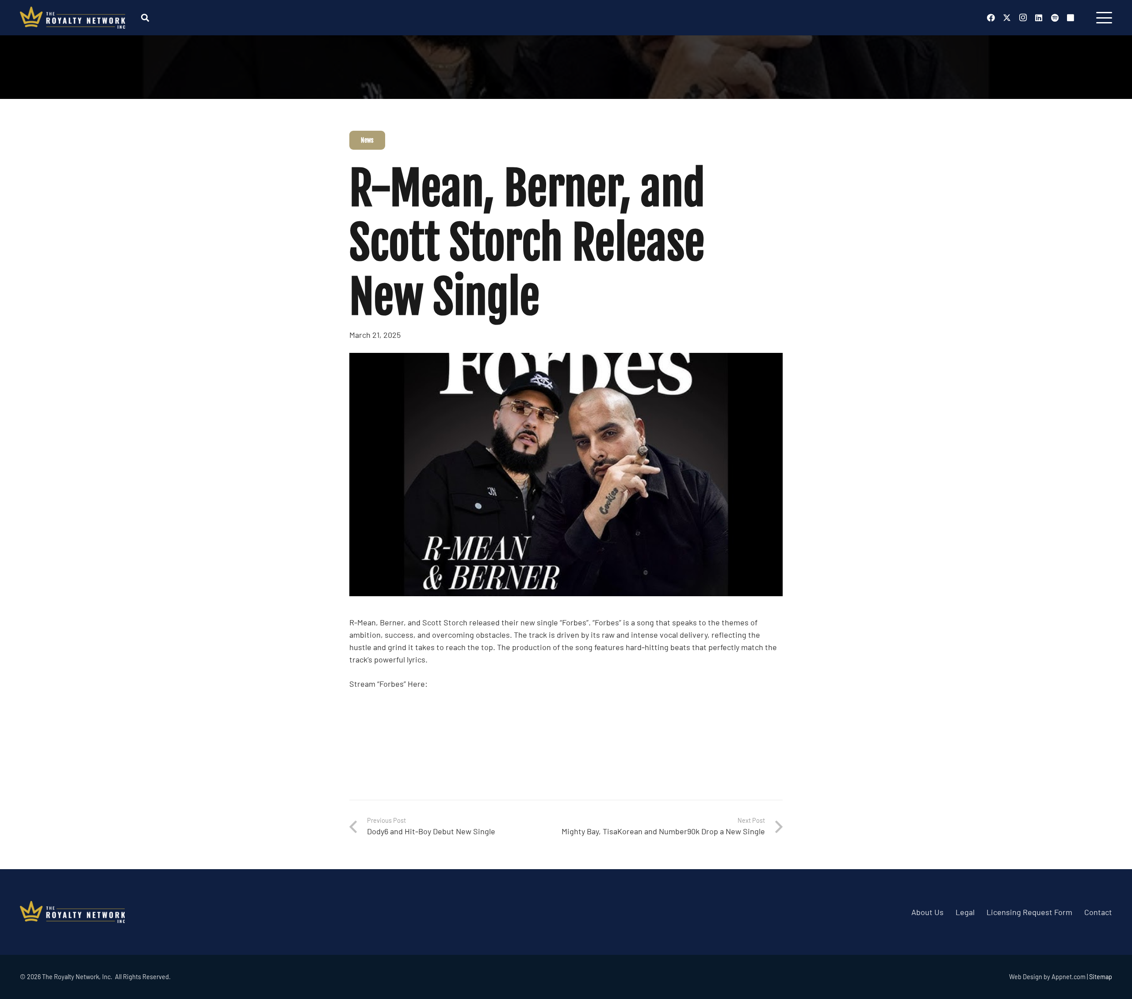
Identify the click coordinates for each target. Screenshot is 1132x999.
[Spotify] (1055, 18)
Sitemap (1100, 976)
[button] (145, 18)
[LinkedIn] (1039, 18)
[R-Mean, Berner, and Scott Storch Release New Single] (566, 359)
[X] (1007, 18)
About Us (927, 912)
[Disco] (1070, 18)
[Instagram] (1023, 18)
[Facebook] (991, 18)
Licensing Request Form (1029, 912)
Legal (965, 912)
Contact (1098, 912)
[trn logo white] (72, 18)
